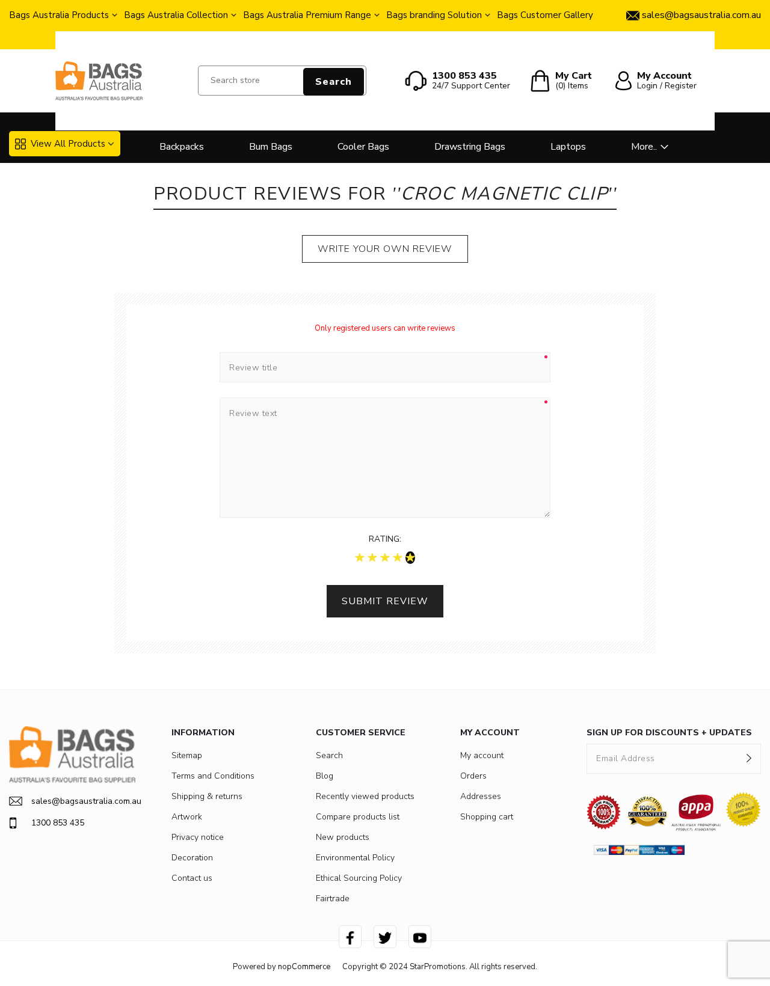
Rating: (385, 539)
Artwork (186, 816)
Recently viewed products (365, 796)
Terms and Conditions (212, 776)
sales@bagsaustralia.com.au (83, 801)
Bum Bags (270, 146)
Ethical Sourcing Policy (359, 878)
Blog (324, 776)
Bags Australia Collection (176, 15)
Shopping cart (486, 816)
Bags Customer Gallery (545, 15)
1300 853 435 (57, 822)
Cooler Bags (363, 146)
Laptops (568, 146)
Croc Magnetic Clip (504, 194)
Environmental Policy (355, 857)
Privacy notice (197, 837)
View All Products (68, 144)
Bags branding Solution (434, 15)
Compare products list (357, 816)
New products (342, 837)
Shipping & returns (206, 796)
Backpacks (181, 146)
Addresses (480, 796)
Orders (473, 776)
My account (482, 755)
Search (333, 81)
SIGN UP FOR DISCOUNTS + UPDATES (669, 732)
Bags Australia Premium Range (307, 15)
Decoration (192, 857)
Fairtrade (333, 898)
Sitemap (186, 755)
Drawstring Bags (469, 146)
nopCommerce (304, 966)
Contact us (191, 878)
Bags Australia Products (59, 15)
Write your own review (385, 249)
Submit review (385, 601)
